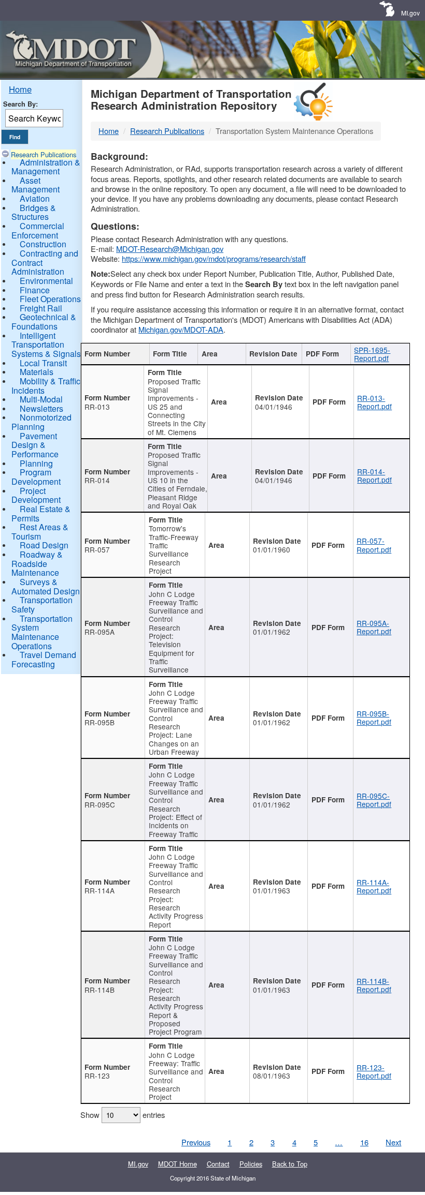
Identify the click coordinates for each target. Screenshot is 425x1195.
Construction (43, 244)
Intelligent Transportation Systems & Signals (46, 345)
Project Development (36, 495)
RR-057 (97, 549)
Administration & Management (45, 166)
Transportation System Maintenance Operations (42, 632)
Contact (218, 1164)
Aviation (35, 198)
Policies (250, 1164)
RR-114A (99, 890)
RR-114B (99, 989)
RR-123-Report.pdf (374, 1071)
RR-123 (97, 1075)
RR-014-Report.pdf (374, 475)
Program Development (36, 476)
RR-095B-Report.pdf (374, 717)
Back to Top (289, 1164)
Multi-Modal (41, 399)
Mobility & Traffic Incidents (45, 385)
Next (393, 1142)
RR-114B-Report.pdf (374, 985)
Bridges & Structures (33, 212)
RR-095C (99, 804)
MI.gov (410, 12)
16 (364, 1142)
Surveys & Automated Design (45, 586)
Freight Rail (41, 308)
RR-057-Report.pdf (374, 544)
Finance (35, 290)
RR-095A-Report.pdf (374, 627)
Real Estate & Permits (40, 513)
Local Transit (43, 363)
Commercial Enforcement (37, 230)
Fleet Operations (50, 299)
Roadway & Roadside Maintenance (37, 563)
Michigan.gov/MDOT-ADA (180, 329)
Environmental (46, 281)
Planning (36, 463)
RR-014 (97, 480)
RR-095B (99, 722)
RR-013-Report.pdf (374, 402)
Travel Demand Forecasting (43, 659)
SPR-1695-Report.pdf (372, 354)
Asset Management (35, 185)
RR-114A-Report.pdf (374, 886)
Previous (195, 1142)
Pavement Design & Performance (35, 445)
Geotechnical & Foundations (43, 321)
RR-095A (99, 631)
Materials (36, 372)
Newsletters (41, 408)
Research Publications (43, 154)
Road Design (44, 545)
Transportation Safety (42, 604)
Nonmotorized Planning (41, 421)
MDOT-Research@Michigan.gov (169, 248)
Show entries (122, 1114)
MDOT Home (177, 1164)
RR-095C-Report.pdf (374, 799)
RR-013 (97, 406)
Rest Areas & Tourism (39, 531)
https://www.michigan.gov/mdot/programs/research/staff (214, 258)
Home (20, 89)
